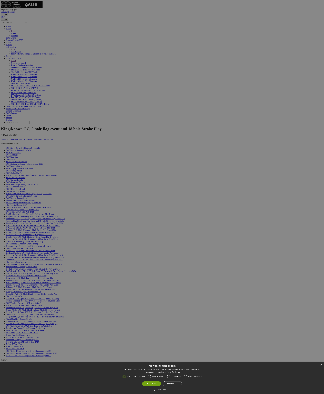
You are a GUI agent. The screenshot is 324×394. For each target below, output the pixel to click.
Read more (176, 372)
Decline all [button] (172, 384)
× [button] (321, 365)
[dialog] (162, 378)
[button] (161, 389)
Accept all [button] (151, 384)
